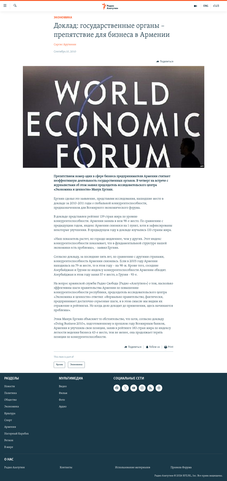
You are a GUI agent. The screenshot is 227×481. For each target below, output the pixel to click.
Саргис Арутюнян (65, 44)
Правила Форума (181, 467)
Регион (8, 440)
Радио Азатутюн (14, 467)
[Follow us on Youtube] (133, 388)
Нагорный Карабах (16, 433)
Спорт (8, 420)
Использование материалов (132, 467)
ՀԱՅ (216, 6)
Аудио (63, 406)
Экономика (63, 17)
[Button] (164, 61)
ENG (205, 6)
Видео (63, 386)
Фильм (63, 393)
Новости (9, 386)
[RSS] (150, 388)
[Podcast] (159, 388)
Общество (10, 400)
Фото (62, 400)
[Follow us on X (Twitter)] (125, 388)
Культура (9, 413)
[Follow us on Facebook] (117, 388)
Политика (10, 393)
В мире (8, 447)
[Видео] (195, 6)
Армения (10, 427)
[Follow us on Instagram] (142, 388)
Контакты (66, 467)
